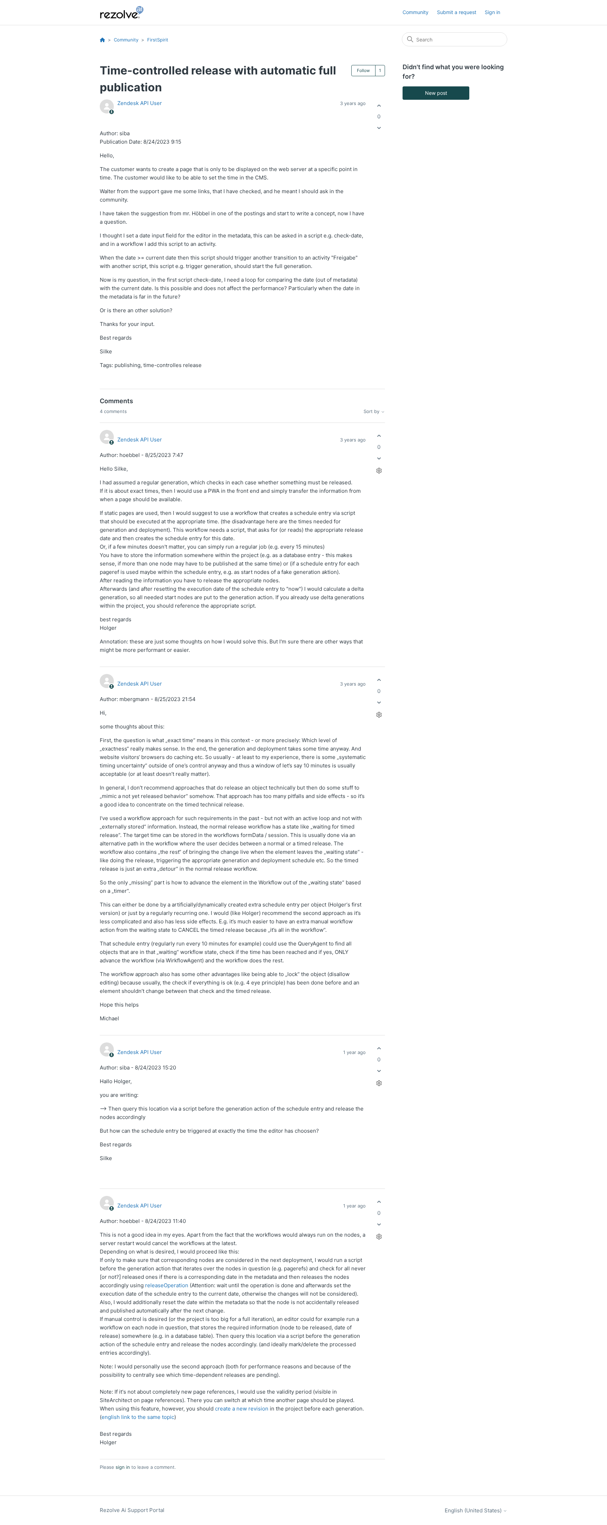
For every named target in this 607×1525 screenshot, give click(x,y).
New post (436, 93)
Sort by (372, 411)
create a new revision (241, 1408)
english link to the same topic (138, 1417)
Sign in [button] (492, 12)
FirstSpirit (157, 39)
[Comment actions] (379, 470)
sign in (123, 1467)
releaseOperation (166, 1285)
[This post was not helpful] (379, 128)
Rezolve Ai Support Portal (132, 1510)
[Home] (126, 12)
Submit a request (456, 12)
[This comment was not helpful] (379, 458)
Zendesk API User (139, 103)
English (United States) (474, 1510)
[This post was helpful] (379, 105)
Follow (363, 70)
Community (416, 12)
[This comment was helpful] (379, 436)
